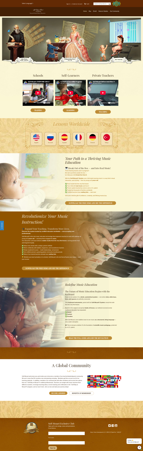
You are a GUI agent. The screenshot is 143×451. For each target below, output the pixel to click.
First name (51, 437)
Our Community (114, 11)
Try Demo (116, 3)
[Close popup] (139, 440)
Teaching (103, 112)
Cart (87, 4)
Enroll (95, 11)
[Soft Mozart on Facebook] (113, 426)
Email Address (52, 428)
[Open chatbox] (139, 447)
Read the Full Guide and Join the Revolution (88, 338)
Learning (71, 110)
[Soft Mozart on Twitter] (109, 426)
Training (38, 110)
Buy (90, 11)
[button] (2, 225)
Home (85, 11)
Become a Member (58, 393)
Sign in (68, 4)
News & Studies (103, 11)
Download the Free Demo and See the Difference (90, 203)
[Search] (109, 3)
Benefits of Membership (81, 393)
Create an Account (77, 4)
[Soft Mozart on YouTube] (116, 426)
